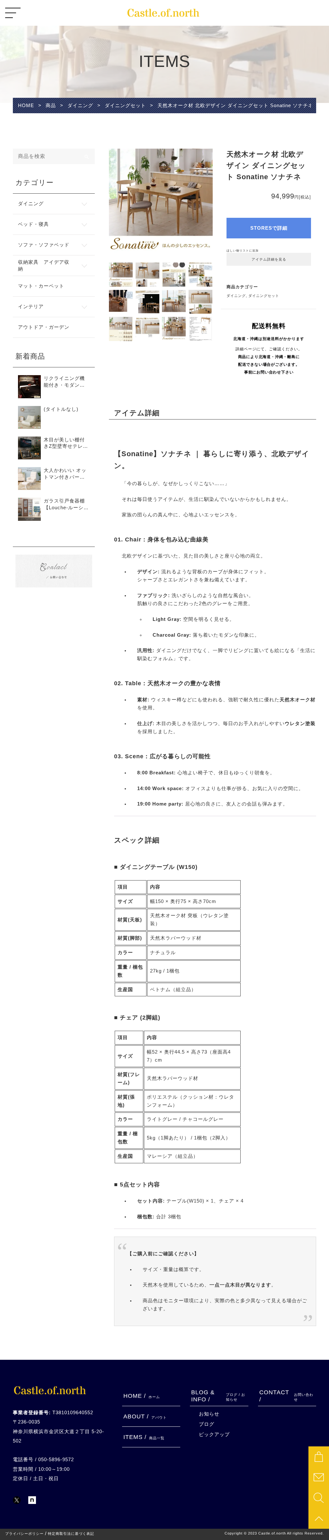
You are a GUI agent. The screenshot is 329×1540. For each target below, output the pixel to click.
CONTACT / (286, 1396)
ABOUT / (145, 1416)
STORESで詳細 (269, 228)
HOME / (141, 1395)
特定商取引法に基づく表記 (71, 1533)
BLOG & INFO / (218, 1396)
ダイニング (236, 296)
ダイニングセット (263, 296)
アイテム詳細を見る (269, 259)
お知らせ (209, 1413)
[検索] (87, 156)
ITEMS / (143, 1437)
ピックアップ (214, 1434)
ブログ (206, 1424)
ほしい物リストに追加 (243, 250)
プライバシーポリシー (24, 1533)
